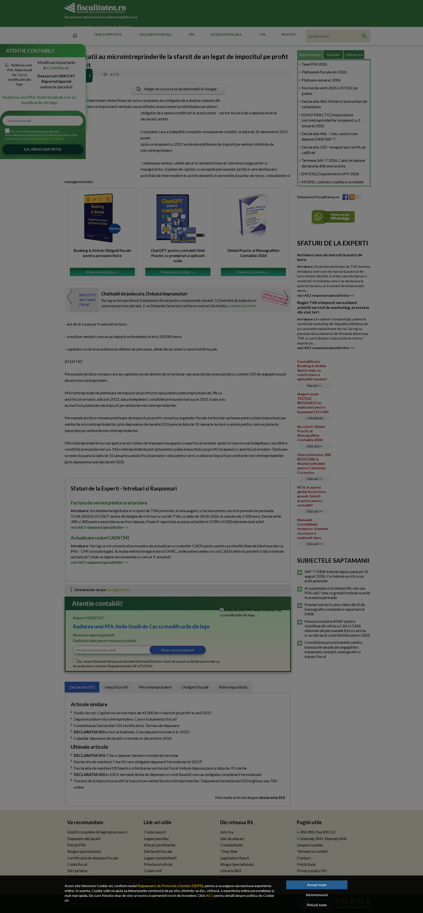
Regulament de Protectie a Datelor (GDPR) (170, 886)
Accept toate (317, 885)
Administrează (317, 895)
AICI (209, 895)
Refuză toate (317, 905)
